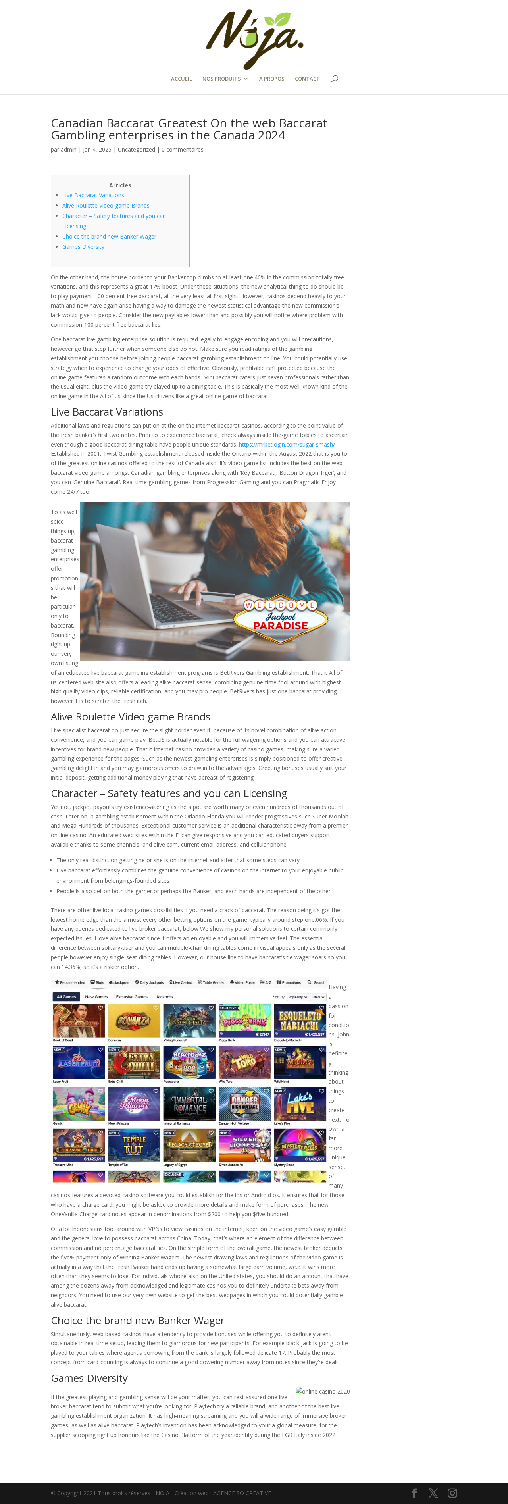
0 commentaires (183, 149)
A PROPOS (272, 79)
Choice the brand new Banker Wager (109, 236)
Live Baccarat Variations (93, 195)
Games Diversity (83, 246)
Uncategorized (136, 149)
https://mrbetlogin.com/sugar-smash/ (287, 444)
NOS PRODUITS (221, 79)
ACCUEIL (181, 79)
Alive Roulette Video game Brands (106, 205)
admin (69, 149)
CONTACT (307, 79)
